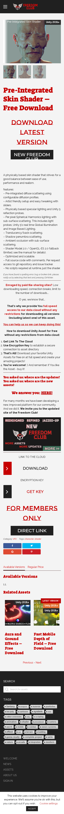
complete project (33, 737)
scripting (39, 717)
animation (11, 722)
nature (9, 742)
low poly (10, 712)
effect (9, 731)
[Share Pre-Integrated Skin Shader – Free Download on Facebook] (12, 545)
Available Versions (14, 567)
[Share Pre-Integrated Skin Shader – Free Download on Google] (12, 551)
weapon (23, 707)
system (38, 711)
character (29, 539)
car (19, 732)
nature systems (49, 727)
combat (32, 727)
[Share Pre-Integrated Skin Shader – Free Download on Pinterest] (31, 551)
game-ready (13, 737)
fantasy (10, 706)
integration (35, 742)
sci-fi (9, 726)
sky (28, 717)
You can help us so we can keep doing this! (32, 324)
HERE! (47, 392)
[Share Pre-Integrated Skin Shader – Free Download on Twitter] (31, 545)
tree (49, 712)
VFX (15, 539)
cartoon (23, 711)
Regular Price (35, 567)
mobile (20, 727)
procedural (39, 722)
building (41, 732)
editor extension (13, 717)
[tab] (14, 567)
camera (52, 722)
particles (50, 706)
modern (50, 742)
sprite (50, 737)
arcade (21, 742)
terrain (29, 732)
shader (38, 539)
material (36, 706)
